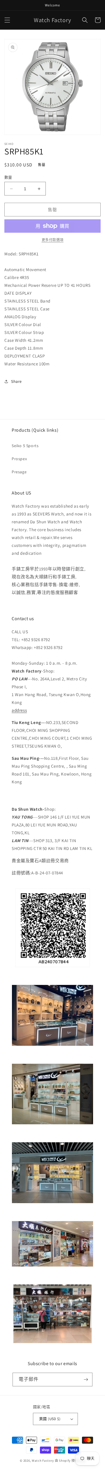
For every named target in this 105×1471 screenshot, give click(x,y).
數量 (8, 177)
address (19, 710)
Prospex (19, 458)
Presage (19, 471)
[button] (7, 20)
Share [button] (16, 381)
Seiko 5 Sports (25, 445)
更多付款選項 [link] (53, 240)
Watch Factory (43, 1460)
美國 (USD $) (49, 1418)
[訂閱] (85, 1379)
